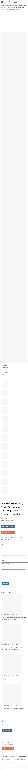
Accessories (8, 5)
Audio (12, 5)
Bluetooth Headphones (20, 5)
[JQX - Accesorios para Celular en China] (14, 2)
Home (2, 5)
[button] (2, 2)
